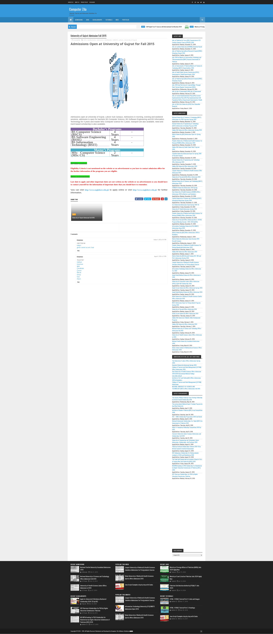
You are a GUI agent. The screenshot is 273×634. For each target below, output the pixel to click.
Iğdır (78, 266)
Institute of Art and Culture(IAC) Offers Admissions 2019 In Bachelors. (186, 379)
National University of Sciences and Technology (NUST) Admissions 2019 (187, 182)
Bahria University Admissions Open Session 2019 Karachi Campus (185, 240)
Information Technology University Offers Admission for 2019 (186, 270)
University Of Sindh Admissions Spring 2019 (184, 209)
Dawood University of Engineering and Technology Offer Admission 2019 (186, 161)
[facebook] (192, 2)
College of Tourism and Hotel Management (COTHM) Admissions (186, 383)
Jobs (87, 20)
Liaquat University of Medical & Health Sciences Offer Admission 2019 (187, 171)
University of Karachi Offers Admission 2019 (184, 309)
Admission (100, 40)
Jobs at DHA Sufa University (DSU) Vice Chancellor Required (186, 105)
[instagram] (195, 2)
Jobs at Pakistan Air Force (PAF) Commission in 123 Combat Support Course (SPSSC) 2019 (186, 41)
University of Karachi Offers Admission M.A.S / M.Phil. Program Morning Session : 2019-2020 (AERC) (187, 220)
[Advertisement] (187, 515)
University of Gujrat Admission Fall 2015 (83, 217)
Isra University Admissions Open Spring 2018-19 (185, 205)
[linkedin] (198, 2)
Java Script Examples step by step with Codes (139, 584)
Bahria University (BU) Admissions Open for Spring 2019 (186, 135)
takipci (79, 245)
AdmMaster (108, 40)
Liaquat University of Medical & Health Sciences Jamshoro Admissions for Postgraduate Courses (185, 263)
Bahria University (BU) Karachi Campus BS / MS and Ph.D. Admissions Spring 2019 (186, 257)
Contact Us (70, 2)
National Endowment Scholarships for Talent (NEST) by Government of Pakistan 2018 (187, 422)
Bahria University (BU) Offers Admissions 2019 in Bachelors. (185, 233)
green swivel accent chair (85, 247)
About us (77, 2)
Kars (78, 277)
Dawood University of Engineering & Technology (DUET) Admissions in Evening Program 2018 (185, 124)
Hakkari (79, 262)
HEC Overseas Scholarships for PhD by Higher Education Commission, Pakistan (185, 475)
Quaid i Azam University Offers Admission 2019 (185, 313)
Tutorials (108, 20)
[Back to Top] (201, 631)
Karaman (80, 264)
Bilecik (79, 272)
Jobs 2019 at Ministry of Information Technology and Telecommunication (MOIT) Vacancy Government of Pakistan (186, 59)
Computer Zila (77, 9)
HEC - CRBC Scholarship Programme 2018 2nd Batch (187, 417)
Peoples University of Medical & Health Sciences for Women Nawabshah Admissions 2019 (186, 246)
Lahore (121, 40)
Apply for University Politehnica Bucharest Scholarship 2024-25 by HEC (93, 600)
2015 (84, 40)
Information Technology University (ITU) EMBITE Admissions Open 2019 (185, 227)
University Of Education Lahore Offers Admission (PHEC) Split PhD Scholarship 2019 (185, 282)
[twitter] (201, 2)
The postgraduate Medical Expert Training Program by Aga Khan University (187, 405)
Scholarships (97, 20)
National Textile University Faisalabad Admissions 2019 (185, 342)
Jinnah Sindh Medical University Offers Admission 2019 (187, 292)
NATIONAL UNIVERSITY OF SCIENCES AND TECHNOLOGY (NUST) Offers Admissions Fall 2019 (186, 387)
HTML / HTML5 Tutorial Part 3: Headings (182, 607)
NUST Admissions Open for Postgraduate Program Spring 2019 (186, 304)
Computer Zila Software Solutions (120, 631)
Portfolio (125, 20)
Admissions (79, 20)
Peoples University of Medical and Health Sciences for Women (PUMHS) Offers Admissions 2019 (187, 142)
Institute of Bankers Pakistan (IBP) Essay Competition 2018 (187, 411)
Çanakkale (80, 268)
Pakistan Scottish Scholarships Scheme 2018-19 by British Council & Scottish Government (186, 447)
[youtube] (204, 2)
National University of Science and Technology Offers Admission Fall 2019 (186, 329)
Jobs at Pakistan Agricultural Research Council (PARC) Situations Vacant (187, 79)
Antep (79, 275)
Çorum (79, 270)
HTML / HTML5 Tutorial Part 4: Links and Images (185, 599)
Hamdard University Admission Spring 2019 (184, 365)
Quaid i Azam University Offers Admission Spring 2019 (187, 288)
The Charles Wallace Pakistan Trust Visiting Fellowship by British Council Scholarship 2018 (187, 398)
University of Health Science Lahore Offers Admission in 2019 (187, 336)
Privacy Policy (84, 2)
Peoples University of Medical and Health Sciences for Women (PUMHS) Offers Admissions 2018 (187, 214)
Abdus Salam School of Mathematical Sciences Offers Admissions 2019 (187, 348)
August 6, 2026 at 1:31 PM (160, 256)
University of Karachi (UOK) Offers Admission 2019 (186, 177)
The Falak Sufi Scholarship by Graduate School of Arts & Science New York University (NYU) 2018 (187, 460)
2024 (127, 26)
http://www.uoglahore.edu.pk (97, 190)
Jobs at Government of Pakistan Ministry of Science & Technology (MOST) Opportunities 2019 (187, 67)
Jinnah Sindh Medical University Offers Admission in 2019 (186, 276)
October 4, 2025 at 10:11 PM (160, 240)
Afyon (79, 279)
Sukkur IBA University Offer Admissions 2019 (184, 166)
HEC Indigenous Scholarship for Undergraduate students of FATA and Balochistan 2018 (185, 454)
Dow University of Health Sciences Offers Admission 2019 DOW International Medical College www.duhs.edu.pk (186, 373)
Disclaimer (92, 2)
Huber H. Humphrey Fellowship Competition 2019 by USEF (186, 428)
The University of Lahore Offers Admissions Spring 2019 (186, 362)
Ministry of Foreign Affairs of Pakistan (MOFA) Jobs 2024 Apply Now (197, 27)
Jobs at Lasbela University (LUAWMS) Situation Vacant (187, 47)
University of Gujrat (130, 40)
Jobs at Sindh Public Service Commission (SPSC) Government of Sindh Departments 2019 (185, 73)
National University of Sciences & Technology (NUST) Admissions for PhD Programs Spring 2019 (186, 118)
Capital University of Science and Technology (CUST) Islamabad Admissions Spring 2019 (186, 199)
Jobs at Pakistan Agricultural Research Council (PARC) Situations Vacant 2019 (187, 52)
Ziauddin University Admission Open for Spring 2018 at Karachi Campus (186, 154)
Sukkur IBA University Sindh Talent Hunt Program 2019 (185, 148)
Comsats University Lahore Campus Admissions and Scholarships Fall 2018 (186, 435)
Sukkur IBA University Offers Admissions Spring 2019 (187, 130)
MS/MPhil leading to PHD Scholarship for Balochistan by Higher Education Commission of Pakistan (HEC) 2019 (187, 468)
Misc (117, 20)
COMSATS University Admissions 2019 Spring (184, 187)
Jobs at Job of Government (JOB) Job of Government (186, 91)
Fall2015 (115, 40)
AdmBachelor (91, 40)
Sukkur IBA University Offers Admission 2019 (184, 324)
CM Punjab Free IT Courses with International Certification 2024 (147, 27)
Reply (78, 250)
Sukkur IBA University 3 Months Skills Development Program (186, 319)
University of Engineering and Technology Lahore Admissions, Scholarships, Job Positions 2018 (185, 441)
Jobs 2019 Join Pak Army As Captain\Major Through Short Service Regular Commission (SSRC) (186, 86)
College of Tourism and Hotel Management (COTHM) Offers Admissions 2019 (186, 368)
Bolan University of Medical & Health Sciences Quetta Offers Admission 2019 (187, 297)
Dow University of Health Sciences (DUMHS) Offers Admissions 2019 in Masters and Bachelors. (186, 193)
